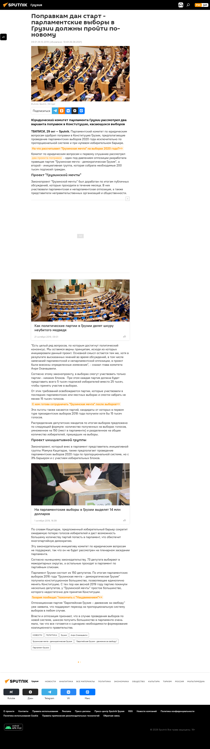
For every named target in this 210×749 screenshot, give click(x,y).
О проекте (8, 711)
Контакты (23, 711)
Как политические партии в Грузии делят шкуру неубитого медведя (74, 327)
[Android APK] (13, 727)
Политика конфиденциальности (177, 711)
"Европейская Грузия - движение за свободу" (96, 641)
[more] (124, 336)
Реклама (66, 711)
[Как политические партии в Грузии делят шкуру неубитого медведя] (80, 300)
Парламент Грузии (41, 647)
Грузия (64, 635)
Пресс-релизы (83, 711)
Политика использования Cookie (20, 715)
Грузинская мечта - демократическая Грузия (52, 641)
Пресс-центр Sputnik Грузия (109, 711)
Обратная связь (111, 715)
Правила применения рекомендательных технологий (70, 715)
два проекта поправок (47, 158)
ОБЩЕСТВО (138, 681)
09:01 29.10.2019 (40, 41)
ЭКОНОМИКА (121, 681)
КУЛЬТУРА (154, 681)
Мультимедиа (196, 681)
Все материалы (85, 681)
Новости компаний (147, 711)
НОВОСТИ (37, 635)
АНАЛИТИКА (66, 681)
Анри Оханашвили (79, 635)
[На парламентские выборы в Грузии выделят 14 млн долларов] (80, 484)
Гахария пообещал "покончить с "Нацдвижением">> (67, 597)
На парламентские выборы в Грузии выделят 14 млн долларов (77, 511)
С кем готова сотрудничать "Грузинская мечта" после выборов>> (76, 404)
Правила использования (45, 711)
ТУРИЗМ (167, 681)
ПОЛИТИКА (51, 635)
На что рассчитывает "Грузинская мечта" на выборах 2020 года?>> (77, 148)
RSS (130, 711)
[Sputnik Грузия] (16, 7)
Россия (179, 681)
